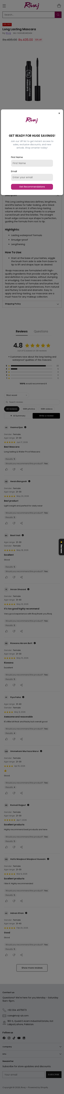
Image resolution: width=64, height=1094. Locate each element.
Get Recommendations (32, 186)
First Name (17, 157)
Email (14, 171)
